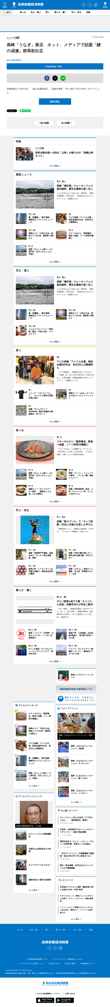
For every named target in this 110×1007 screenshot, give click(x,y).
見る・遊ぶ (36, 12)
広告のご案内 (70, 963)
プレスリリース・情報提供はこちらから (68, 959)
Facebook (84, 5)
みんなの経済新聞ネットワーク (55, 984)
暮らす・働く (60, 12)
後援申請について (88, 963)
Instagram (95, 5)
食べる (23, 12)
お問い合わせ (55, 963)
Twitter (89, 5)
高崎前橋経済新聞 (27, 4)
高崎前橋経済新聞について (38, 959)
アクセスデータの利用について (32, 963)
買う (48, 12)
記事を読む (55, 101)
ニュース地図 (13, 37)
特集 (88, 12)
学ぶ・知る (76, 12)
